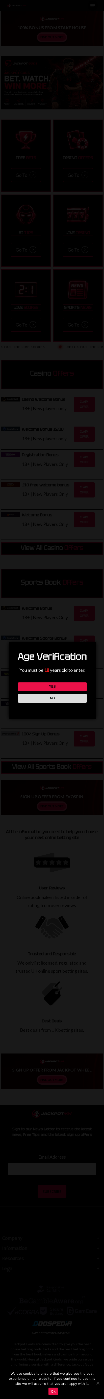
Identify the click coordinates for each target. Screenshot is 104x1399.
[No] (97, 1383)
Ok (53, 1391)
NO (52, 698)
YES (52, 686)
